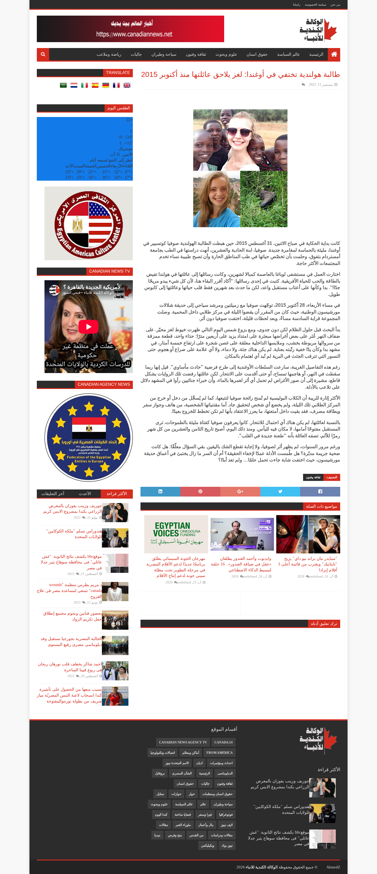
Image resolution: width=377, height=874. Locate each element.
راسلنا (296, 4)
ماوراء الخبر (183, 825)
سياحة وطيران (163, 54)
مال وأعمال (206, 825)
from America (219, 752)
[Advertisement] (67, 768)
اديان (199, 763)
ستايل (160, 794)
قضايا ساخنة (183, 814)
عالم (203, 804)
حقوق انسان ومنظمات (217, 794)
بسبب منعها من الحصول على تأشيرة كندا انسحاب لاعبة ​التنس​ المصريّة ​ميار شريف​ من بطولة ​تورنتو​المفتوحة (69, 695)
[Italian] (85, 87)
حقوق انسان (257, 54)
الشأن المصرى (182, 773)
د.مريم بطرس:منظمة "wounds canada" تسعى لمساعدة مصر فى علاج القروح (69, 590)
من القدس (196, 835)
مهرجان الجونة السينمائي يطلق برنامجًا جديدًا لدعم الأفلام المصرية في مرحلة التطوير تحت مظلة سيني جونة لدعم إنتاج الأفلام (175, 567)
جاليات (136, 54)
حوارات (176, 794)
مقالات (163, 825)
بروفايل (160, 773)
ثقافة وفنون (196, 54)
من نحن (335, 4)
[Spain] (96, 87)
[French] (117, 87)
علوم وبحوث (226, 54)
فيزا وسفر (205, 814)
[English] (128, 87)
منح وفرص (175, 835)
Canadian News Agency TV (183, 742)
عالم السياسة (288, 54)
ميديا (157, 835)
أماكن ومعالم (190, 752)
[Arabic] (64, 87)
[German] (107, 87)
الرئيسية (316, 54)
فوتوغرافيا (226, 814)
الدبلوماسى (225, 773)
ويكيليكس (207, 845)
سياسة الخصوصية (315, 4)
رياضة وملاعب (109, 54)
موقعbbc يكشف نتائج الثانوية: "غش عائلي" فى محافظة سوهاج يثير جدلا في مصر (71, 562)
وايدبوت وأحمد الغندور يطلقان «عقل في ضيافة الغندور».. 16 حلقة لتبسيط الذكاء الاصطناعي (241, 564)
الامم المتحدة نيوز (177, 763)
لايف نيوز (227, 825)
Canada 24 (223, 742)
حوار (192, 794)
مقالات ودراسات (222, 835)
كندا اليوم (161, 814)
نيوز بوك (227, 845)
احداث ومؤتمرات (221, 763)
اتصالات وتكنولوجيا (163, 752)
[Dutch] (75, 87)
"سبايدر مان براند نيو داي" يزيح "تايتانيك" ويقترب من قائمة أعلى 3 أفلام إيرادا (307, 564)
